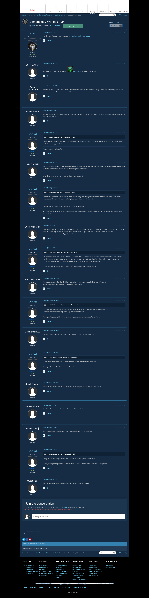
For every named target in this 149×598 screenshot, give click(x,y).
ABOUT (25, 588)
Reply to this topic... (42, 517)
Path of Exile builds (28, 567)
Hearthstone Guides (61, 573)
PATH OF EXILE (27, 561)
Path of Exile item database (30, 571)
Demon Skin (77, 71)
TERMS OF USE (66, 588)
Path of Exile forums (28, 573)
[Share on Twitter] (23, 539)
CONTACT (33, 588)
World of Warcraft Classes (45, 15)
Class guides (43, 565)
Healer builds (93, 573)
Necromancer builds (78, 573)
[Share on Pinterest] (30, 539)
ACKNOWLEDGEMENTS (80, 588)
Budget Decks (60, 569)
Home (25, 15)
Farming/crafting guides (79, 579)
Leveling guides (43, 575)
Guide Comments (61, 15)
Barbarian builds (77, 565)
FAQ (50, 588)
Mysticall (32, 134)
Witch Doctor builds (78, 575)
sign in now (63, 507)
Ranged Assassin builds (95, 569)
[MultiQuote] (44, 40)
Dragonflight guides (45, 571)
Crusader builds (77, 567)
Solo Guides (59, 575)
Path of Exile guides (28, 565)
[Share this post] (124, 32)
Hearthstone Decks (61, 565)
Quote (49, 40)
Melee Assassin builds (95, 571)
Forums (32, 15)
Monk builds (75, 571)
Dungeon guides (110, 567)
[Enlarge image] (70, 71)
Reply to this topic (73, 26)
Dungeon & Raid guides (46, 573)
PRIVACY (56, 588)
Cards (57, 577)
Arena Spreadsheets (62, 571)
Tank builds (92, 565)
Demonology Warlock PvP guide (79, 36)
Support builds (93, 575)
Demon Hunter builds (78, 569)
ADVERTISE (42, 588)
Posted (50, 32)
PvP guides (42, 569)
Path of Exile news (28, 569)
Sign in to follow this (117, 22)
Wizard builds (76, 577)
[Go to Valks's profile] (25, 21)
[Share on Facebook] (26, 539)
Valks (32, 33)
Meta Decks (59, 567)
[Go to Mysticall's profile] (32, 145)
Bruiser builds (93, 567)
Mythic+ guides (43, 567)
